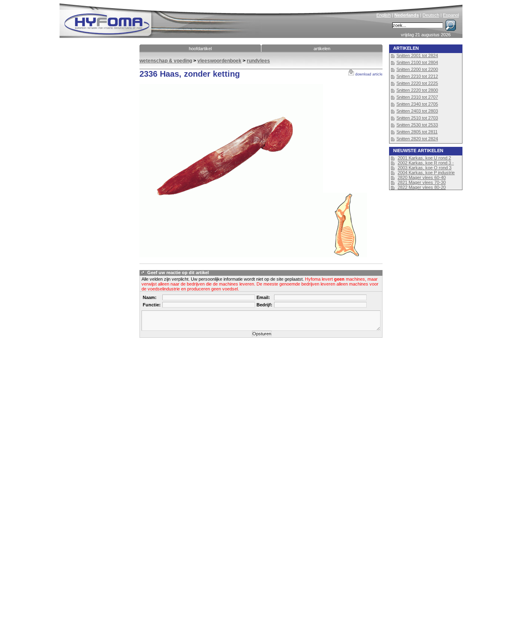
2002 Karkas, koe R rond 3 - (426, 162)
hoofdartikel (200, 48)
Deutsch (430, 15)
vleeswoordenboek (219, 61)
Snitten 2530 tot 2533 (417, 124)
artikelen (322, 48)
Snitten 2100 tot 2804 (417, 62)
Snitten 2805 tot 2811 (417, 131)
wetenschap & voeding (165, 61)
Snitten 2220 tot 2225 (417, 83)
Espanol (451, 15)
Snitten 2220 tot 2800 (417, 90)
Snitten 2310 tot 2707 (417, 97)
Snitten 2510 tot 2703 (417, 117)
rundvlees (258, 61)
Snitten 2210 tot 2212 (417, 76)
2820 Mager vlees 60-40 (422, 177)
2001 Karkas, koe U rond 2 (424, 157)
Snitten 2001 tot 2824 (417, 55)
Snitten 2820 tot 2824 (417, 138)
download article (368, 74)
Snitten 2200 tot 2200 (417, 69)
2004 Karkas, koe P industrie (426, 172)
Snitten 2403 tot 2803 (417, 111)
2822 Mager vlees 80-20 (422, 187)
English (383, 15)
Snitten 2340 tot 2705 (417, 104)
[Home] (162, 18)
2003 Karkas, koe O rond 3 (424, 167)
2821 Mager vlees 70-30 (422, 182)
